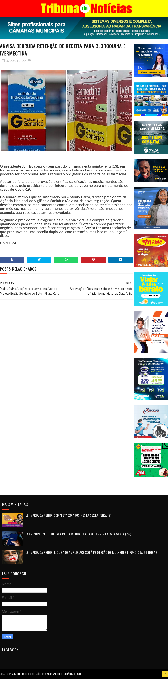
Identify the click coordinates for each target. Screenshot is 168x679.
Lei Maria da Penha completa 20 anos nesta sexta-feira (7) (68, 515)
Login (79, 673)
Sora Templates (20, 673)
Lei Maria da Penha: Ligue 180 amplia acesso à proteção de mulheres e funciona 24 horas (91, 552)
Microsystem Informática (60, 673)
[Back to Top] (165, 674)
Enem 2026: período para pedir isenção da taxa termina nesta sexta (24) (78, 533)
